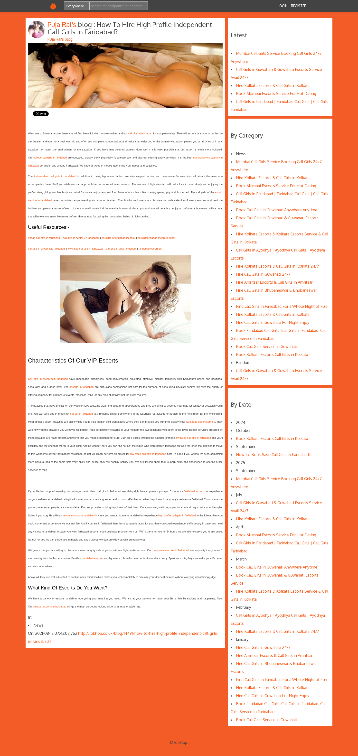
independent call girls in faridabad (54, 176)
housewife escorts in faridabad (171, 550)
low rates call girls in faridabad (85, 248)
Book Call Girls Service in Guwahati (266, 346)
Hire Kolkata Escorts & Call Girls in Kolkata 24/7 (277, 266)
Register (298, 6)
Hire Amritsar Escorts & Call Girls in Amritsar (274, 282)
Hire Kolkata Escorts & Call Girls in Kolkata (273, 85)
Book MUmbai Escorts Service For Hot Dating (276, 93)
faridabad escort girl (150, 248)
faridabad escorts (194, 491)
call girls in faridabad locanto (118, 237)
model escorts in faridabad (79, 515)
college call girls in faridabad (50, 157)
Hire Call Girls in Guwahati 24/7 (263, 274)
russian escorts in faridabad (49, 606)
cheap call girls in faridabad (44, 237)
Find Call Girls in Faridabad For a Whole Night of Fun (281, 306)
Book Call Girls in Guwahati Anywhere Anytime (276, 209)
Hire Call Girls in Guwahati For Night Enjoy (272, 322)
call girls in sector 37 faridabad (81, 237)
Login (283, 6)
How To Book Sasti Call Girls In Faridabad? (273, 454)
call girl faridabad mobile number (156, 237)
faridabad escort (92, 558)
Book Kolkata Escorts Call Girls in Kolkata (272, 354)
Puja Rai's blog (60, 39)
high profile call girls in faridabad (177, 515)
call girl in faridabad (81, 413)
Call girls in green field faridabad (48, 378)
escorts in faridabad (81, 386)
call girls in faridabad (140, 133)
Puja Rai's (62, 24)
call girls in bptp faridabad (121, 248)
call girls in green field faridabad (46, 248)
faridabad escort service (200, 421)
